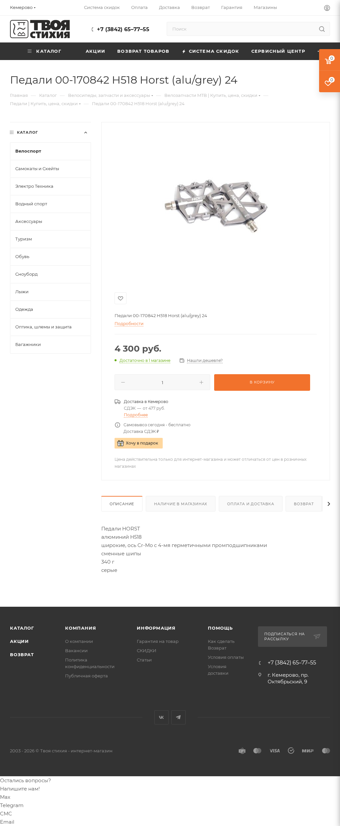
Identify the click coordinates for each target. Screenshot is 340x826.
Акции (19, 641)
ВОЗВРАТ (22, 654)
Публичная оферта (86, 675)
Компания (80, 628)
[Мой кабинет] (327, 9)
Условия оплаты (226, 657)
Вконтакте (161, 717)
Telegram (178, 717)
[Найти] (322, 29)
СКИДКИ (146, 650)
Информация (156, 628)
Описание (122, 504)
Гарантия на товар (158, 641)
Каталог (22, 628)
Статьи (144, 659)
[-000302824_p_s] (215, 206)
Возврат (304, 504)
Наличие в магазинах (180, 504)
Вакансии (76, 650)
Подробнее (136, 414)
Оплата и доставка (250, 504)
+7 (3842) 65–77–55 (123, 29)
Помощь (220, 628)
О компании (79, 641)
